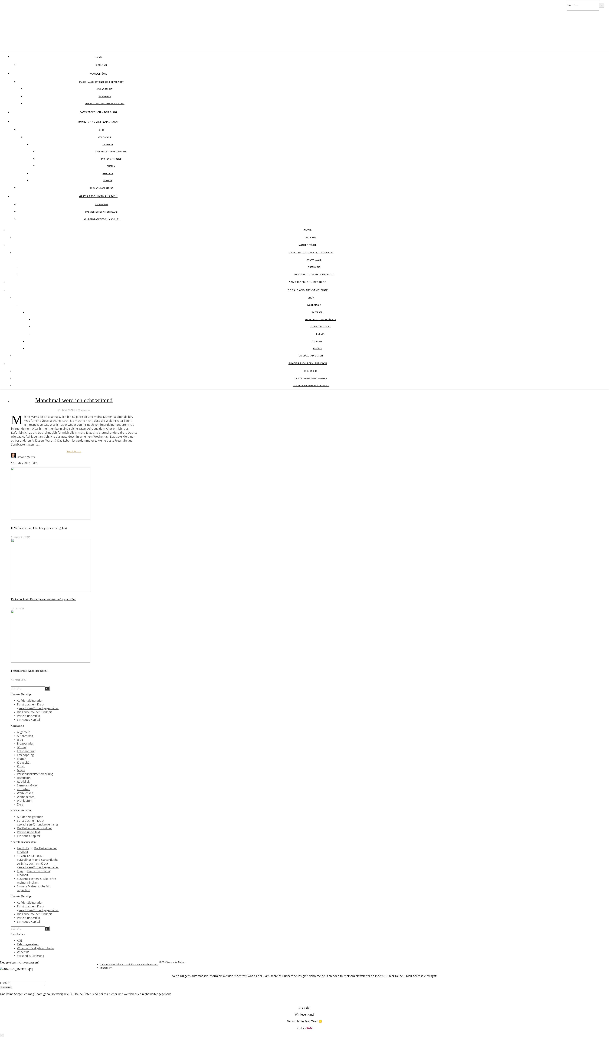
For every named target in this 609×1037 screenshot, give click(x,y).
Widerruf (23, 952)
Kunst (21, 766)
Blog (20, 740)
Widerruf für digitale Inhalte (35, 948)
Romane (107, 180)
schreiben (23, 789)
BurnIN (111, 166)
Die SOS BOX (101, 204)
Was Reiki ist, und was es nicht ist (104, 103)
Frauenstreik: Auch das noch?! (30, 670)
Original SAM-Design (101, 188)
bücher (21, 747)
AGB (20, 940)
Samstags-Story (27, 785)
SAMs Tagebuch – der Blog (98, 112)
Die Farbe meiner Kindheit (34, 712)
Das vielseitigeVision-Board (101, 212)
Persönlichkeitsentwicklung (35, 774)
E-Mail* (5, 983)
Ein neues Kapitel (28, 720)
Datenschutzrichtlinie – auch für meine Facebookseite (129, 964)
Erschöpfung (25, 755)
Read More (74, 451)
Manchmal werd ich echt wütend (74, 400)
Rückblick (23, 781)
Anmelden (5, 987)
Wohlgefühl (98, 73)
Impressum (106, 967)
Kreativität (23, 762)
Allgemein (23, 732)
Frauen (21, 759)
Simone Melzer (26, 457)
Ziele (20, 804)
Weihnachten (26, 797)
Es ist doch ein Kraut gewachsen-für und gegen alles (43, 599)
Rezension (24, 778)
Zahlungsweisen (28, 944)
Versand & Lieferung (30, 956)
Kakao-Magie (104, 89)
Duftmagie (104, 96)
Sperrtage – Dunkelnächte (110, 151)
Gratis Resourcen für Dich (98, 196)
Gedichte (108, 173)
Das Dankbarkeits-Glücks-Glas (101, 219)
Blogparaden (25, 743)
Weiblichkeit (25, 793)
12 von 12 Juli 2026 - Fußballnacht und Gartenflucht (37, 858)
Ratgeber (107, 144)
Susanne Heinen (28, 879)
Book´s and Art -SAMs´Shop (98, 121)
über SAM (101, 65)
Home (98, 56)
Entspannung (26, 751)
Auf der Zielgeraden (30, 700)
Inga (20, 871)
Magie (21, 770)
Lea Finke (23, 848)
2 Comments (83, 410)
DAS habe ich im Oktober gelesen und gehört (39, 528)
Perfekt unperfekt (28, 716)
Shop (101, 130)
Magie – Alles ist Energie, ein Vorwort (101, 82)
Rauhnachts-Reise (111, 159)
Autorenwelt (25, 736)
